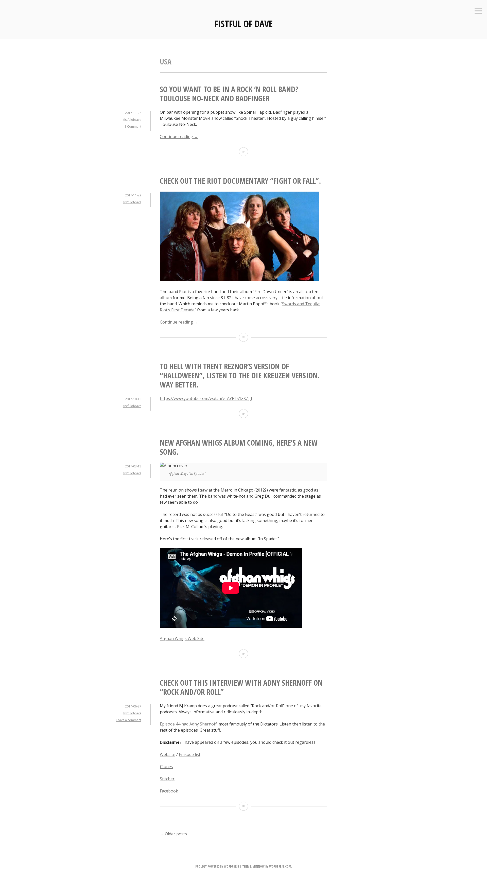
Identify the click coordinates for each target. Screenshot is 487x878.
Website (167, 754)
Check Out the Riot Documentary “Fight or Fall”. (240, 181)
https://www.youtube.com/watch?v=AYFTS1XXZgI (206, 398)
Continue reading (179, 136)
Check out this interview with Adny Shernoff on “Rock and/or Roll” (241, 687)
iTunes (166, 766)
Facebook (169, 791)
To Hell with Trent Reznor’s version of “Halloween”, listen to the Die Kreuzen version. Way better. (240, 375)
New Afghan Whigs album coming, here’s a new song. (239, 447)
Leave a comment (128, 720)
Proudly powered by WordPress (217, 866)
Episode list (189, 754)
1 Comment (133, 126)
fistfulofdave (132, 119)
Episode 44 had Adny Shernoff (188, 724)
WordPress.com (280, 866)
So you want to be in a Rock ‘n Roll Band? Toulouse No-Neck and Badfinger (229, 94)
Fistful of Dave (244, 24)
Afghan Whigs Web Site (182, 638)
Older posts (173, 834)
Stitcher (167, 779)
